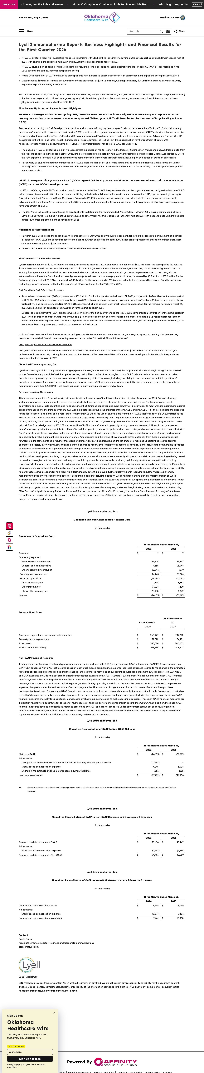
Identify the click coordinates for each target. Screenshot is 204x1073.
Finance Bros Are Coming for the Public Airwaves (31, 4)
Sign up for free (30, 1059)
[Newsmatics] (9, 546)
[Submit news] (9, 526)
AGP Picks (9, 4)
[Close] (54, 1012)
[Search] (161, 31)
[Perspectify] (9, 533)
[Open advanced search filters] (168, 31)
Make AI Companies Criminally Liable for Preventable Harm (111, 4)
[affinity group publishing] (9, 540)
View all (197, 4)
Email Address (16, 1046)
